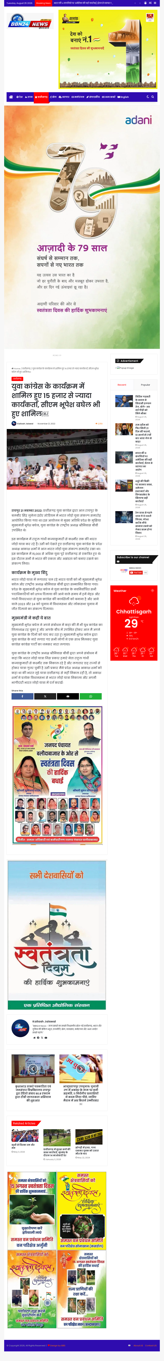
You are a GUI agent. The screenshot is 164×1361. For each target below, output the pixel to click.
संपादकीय (94, 97)
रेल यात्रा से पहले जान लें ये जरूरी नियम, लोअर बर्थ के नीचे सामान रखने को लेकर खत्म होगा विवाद (143, 523)
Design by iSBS (57, 1345)
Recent (122, 384)
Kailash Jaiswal (25, 423)
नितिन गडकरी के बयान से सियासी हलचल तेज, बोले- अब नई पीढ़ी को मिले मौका (143, 405)
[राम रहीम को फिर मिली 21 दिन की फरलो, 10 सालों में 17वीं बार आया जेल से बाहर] (124, 429)
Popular (145, 384)
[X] (42, 1038)
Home (16, 368)
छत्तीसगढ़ (42, 97)
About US (138, 1345)
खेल (54, 97)
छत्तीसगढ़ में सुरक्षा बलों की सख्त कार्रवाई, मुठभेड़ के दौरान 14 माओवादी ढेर (56, 1152)
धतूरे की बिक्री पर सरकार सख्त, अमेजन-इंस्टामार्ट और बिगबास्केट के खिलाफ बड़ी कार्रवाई (143, 491)
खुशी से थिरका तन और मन (23, 1146)
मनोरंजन (79, 97)
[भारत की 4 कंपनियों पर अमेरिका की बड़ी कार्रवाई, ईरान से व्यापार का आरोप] (124, 457)
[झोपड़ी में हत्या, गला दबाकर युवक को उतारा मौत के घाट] (89, 1137)
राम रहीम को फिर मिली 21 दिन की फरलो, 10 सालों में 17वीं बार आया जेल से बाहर (143, 433)
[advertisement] (57, 775)
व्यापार (65, 97)
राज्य (30, 97)
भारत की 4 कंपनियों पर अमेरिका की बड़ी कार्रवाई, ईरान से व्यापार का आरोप (143, 461)
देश (21, 97)
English (124, 97)
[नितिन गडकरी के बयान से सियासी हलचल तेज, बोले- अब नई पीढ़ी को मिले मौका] (124, 401)
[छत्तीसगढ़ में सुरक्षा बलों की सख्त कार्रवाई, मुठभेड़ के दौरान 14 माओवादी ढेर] (57, 1137)
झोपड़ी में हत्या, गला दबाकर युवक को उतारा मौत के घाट (87, 1150)
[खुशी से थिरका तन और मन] (25, 1135)
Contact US (151, 1345)
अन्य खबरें (110, 97)
